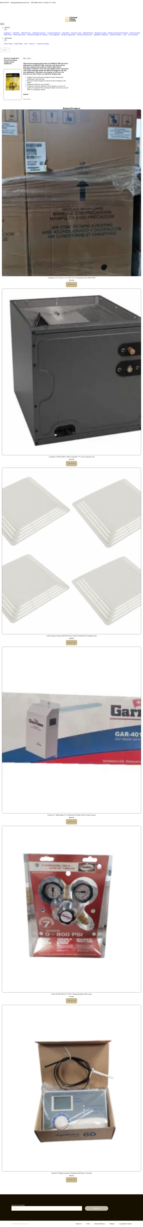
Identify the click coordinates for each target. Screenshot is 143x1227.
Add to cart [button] (71, 284)
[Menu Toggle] (2, 24)
